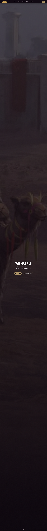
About (31, 1)
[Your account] (40, 1)
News (27, 1)
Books (19, 1)
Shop (23, 1)
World (15, 1)
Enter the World (18, 273)
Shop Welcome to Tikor (28, 273)
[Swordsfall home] (4, 2)
